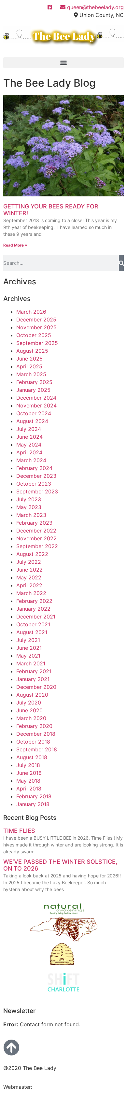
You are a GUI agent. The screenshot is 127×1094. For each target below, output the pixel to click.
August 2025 (32, 351)
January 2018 (32, 804)
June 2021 (29, 648)
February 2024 (34, 468)
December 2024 (36, 397)
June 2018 (29, 773)
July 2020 (28, 702)
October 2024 (33, 413)
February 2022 (34, 601)
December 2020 (36, 687)
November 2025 (36, 327)
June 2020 (29, 710)
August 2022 (32, 554)
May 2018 (28, 780)
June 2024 (29, 436)
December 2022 (36, 530)
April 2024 (29, 452)
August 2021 (31, 632)
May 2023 (28, 507)
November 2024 (36, 405)
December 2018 (35, 734)
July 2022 (28, 562)
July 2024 (28, 429)
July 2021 (28, 640)
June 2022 (29, 569)
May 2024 (28, 444)
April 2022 (29, 585)
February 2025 (34, 382)
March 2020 (31, 718)
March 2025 (31, 374)
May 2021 (28, 655)
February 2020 (34, 726)
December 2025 (36, 319)
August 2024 (32, 421)
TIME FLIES (19, 830)
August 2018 (31, 757)
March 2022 (31, 593)
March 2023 (31, 515)
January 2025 (33, 390)
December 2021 (35, 616)
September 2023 (37, 491)
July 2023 (28, 499)
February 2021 (33, 671)
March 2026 (31, 311)
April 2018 (28, 788)
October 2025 (33, 335)
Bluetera (44, 1087)
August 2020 (32, 694)
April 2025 (29, 366)
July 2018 (28, 765)
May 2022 (28, 577)
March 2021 (30, 663)
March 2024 (31, 460)
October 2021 (33, 624)
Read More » (15, 245)
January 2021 (32, 679)
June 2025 (29, 358)
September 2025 (37, 343)
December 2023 (36, 476)
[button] (63, 62)
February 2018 (33, 796)
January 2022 (33, 608)
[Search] (121, 263)
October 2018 (33, 741)
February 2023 (34, 522)
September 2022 (37, 546)
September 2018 (36, 749)
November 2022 (36, 538)
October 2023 (33, 483)
